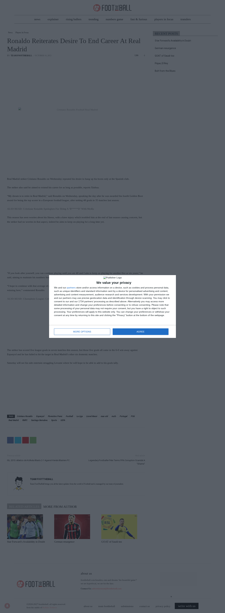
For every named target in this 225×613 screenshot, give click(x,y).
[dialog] (112, 306)
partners (71, 287)
